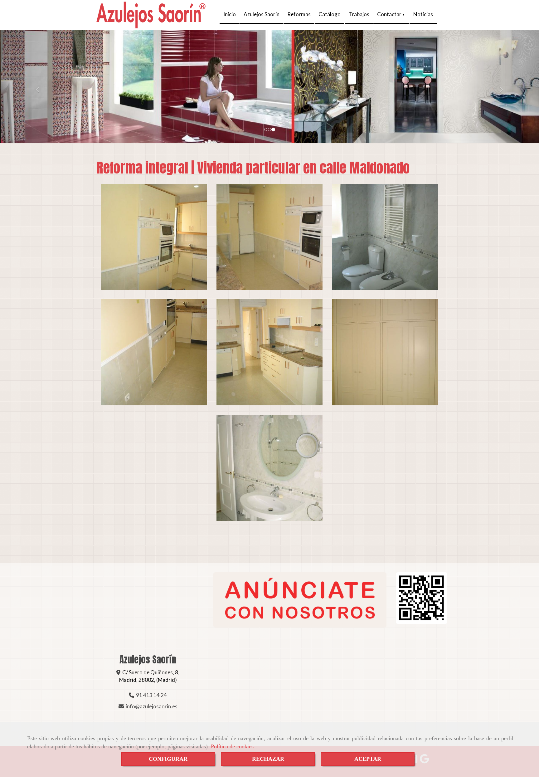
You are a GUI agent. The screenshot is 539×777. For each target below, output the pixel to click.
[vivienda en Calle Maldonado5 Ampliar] (269, 352)
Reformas (299, 14)
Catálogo (329, 14)
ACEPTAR (367, 759)
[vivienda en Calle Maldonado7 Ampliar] (269, 468)
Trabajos (358, 14)
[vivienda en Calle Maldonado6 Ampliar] (385, 352)
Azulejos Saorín (261, 14)
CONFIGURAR (168, 759)
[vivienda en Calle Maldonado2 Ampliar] (269, 237)
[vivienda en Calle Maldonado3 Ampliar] (385, 237)
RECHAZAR (268, 759)
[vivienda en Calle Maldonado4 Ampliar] (154, 352)
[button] (40, 86)
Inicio (229, 14)
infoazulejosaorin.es (151, 706)
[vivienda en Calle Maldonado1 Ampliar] (154, 237)
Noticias (423, 14)
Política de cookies (232, 746)
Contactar (389, 14)
